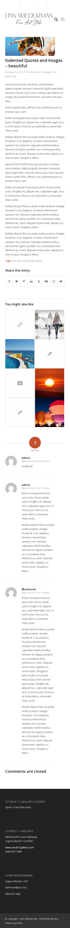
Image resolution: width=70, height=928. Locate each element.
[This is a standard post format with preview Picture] (49, 412)
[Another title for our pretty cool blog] (19, 383)
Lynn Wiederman (29, 918)
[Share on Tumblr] (38, 281)
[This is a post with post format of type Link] (19, 324)
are (14, 260)
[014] (30, 46)
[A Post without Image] (49, 353)
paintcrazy (10, 76)
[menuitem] (16, 3)
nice (19, 260)
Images (47, 72)
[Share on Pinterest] (24, 281)
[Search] (54, 19)
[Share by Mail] (61, 281)
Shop (15, 2)
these (39, 260)
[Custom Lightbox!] (19, 353)
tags (32, 260)
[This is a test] (49, 383)
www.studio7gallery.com (19, 847)
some (26, 260)
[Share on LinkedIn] (31, 281)
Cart (42, 2)
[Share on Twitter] (16, 281)
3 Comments (32, 72)
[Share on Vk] (46, 281)
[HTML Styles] (19, 412)
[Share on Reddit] (53, 281)
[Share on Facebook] (9, 281)
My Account (29, 2)
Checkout (54, 2)
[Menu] (63, 19)
